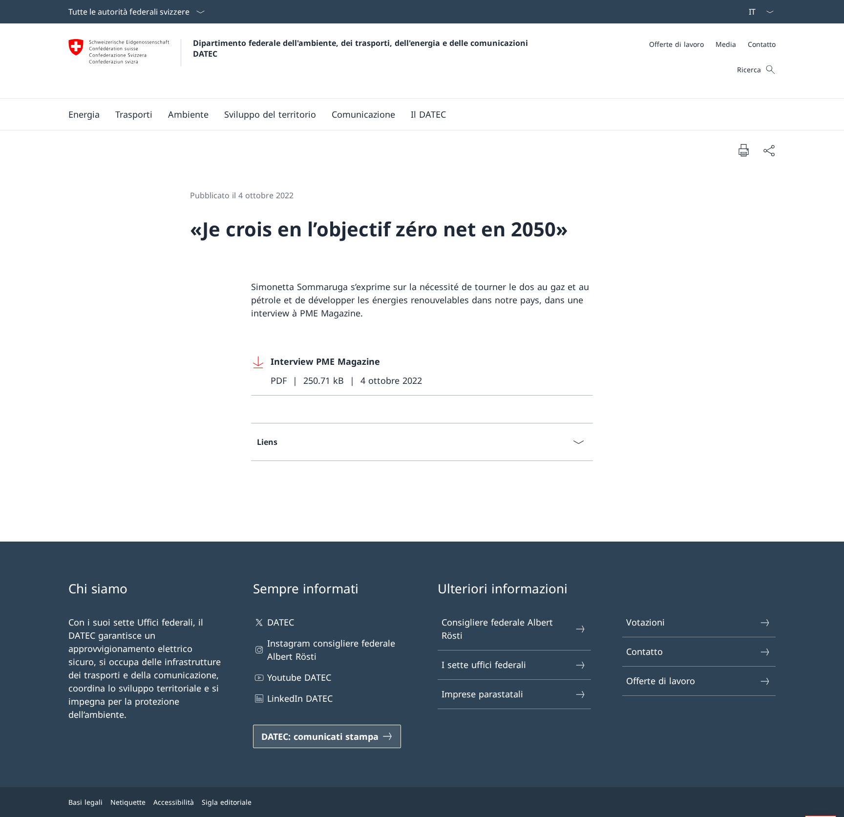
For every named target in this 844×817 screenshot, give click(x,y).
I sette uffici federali (484, 664)
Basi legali (85, 802)
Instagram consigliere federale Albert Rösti (331, 649)
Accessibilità (173, 802)
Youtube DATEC (299, 677)
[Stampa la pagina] (743, 150)
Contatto (644, 651)
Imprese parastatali (482, 694)
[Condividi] (768, 150)
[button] (84, 114)
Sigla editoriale (227, 802)
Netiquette (128, 802)
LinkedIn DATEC (300, 698)
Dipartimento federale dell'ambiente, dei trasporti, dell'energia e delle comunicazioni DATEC (361, 48)
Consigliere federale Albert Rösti (497, 628)
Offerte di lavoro (660, 681)
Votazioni (645, 622)
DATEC (280, 622)
